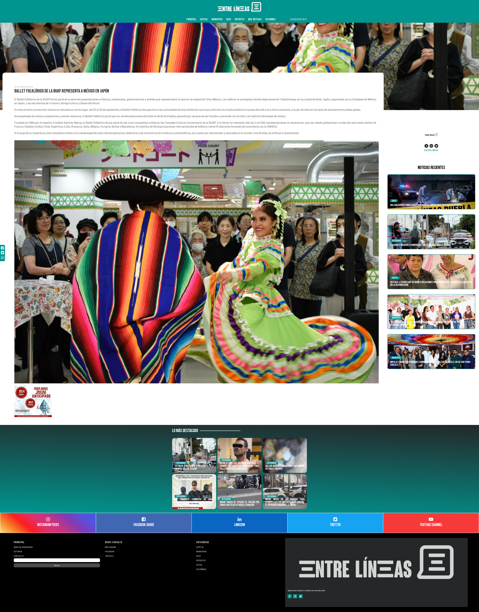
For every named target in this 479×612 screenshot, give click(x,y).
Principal (191, 19)
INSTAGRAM (110, 547)
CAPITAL (200, 547)
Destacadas (396, 240)
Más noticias (255, 19)
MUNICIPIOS (201, 552)
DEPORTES (201, 560)
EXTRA (199, 565)
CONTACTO (19, 556)
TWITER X (109, 556)
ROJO (228, 19)
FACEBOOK (109, 552)
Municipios (217, 19)
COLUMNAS (270, 19)
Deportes (239, 19)
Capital (204, 19)
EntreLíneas (431, 150)
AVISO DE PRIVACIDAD (23, 547)
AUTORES (18, 552)
